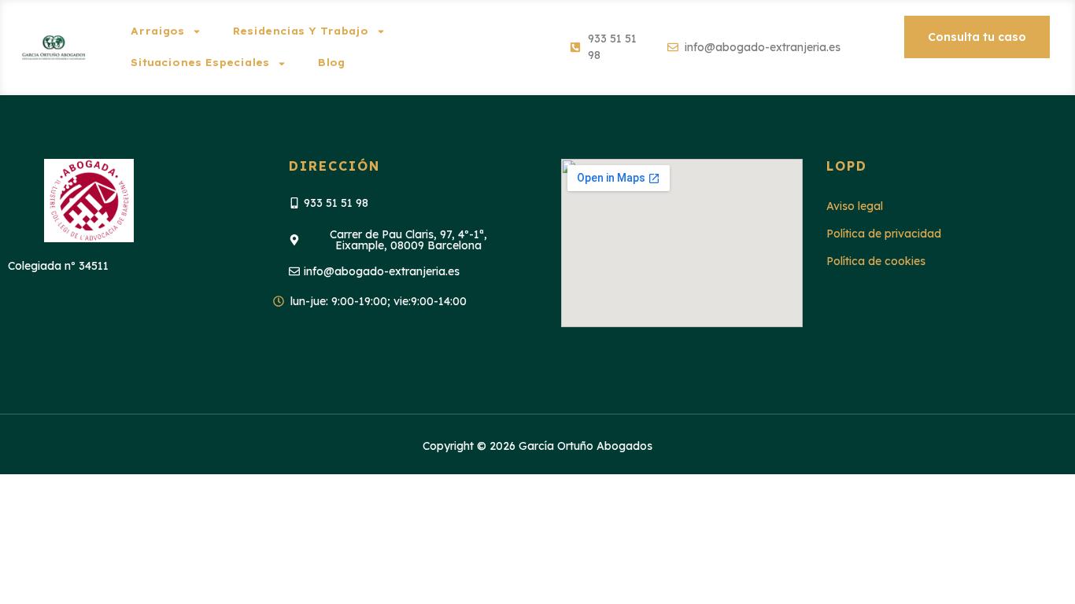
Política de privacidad (883, 233)
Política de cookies (875, 261)
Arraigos (157, 31)
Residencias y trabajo (300, 31)
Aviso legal (854, 206)
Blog (331, 62)
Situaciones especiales (200, 62)
